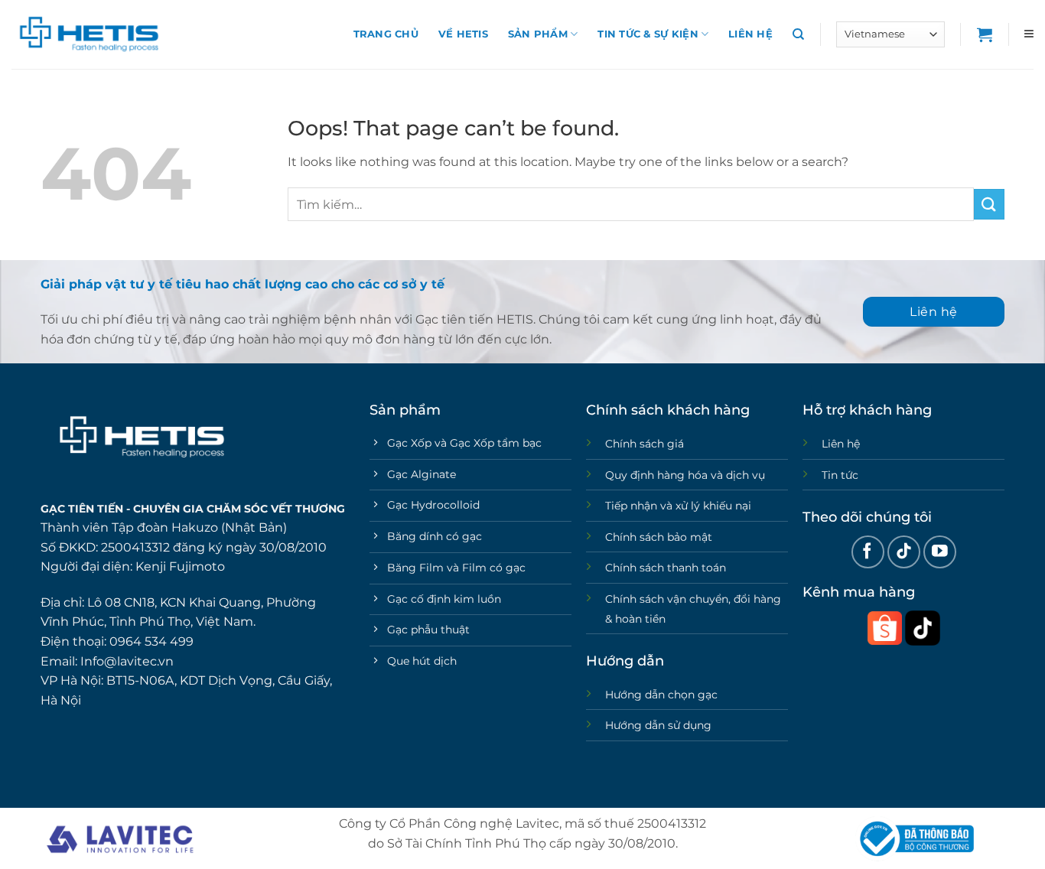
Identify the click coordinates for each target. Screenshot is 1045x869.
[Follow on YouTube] (939, 551)
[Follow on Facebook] (867, 551)
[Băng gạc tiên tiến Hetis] (87, 34)
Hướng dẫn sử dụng (658, 725)
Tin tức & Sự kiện (647, 34)
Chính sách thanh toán (665, 567)
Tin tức (840, 475)
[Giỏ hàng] (984, 34)
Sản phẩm (538, 34)
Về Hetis (463, 34)
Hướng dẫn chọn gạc (661, 694)
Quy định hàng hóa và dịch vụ (685, 475)
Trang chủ (385, 34)
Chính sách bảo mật (658, 537)
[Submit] (989, 204)
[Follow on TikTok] (903, 551)
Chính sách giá (644, 444)
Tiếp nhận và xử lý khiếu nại (678, 506)
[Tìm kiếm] (798, 34)
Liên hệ (750, 34)
